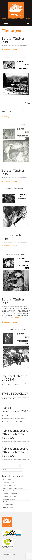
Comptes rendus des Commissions (13, 488)
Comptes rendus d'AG (9, 485)
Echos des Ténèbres (14, 45)
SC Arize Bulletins (8, 504)
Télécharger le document (10, 49)
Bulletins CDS (7, 480)
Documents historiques (9, 496)
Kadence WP (21, 556)
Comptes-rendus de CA (9, 491)
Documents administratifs (15, 383)
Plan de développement (9, 502)
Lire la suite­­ (15, 317)
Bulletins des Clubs (8, 482)
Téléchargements (23, 45)
